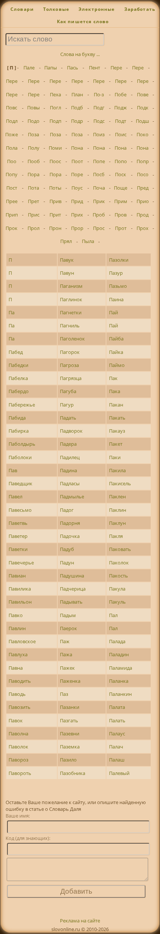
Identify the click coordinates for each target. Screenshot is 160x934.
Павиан (17, 575)
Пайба (116, 338)
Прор (77, 228)
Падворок (71, 430)
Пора (33, 174)
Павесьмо (20, 510)
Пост (11, 187)
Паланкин (120, 694)
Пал (113, 615)
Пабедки (18, 365)
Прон (55, 228)
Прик (99, 201)
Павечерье (21, 562)
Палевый (119, 773)
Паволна (18, 733)
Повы (33, 107)
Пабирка (19, 430)
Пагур (67, 404)
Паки (115, 457)
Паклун (117, 523)
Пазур (116, 273)
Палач (116, 746)
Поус (77, 187)
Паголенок (72, 338)
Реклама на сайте (80, 920)
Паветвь (18, 523)
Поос (55, 161)
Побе (121, 94)
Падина (68, 470)
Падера (68, 443)
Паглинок (71, 299)
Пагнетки (70, 312)
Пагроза (69, 365)
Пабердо (19, 391)
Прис (33, 214)
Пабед (16, 352)
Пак (113, 378)
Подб (77, 107)
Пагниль (70, 325)
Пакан (116, 404)
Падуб (67, 549)
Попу (11, 174)
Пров (121, 214)
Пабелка (18, 378)
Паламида (120, 667)
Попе (99, 161)
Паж (65, 641)
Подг (99, 107)
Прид (77, 201)
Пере (116, 67)
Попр (143, 161)
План (77, 94)
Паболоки (20, 457)
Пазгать (69, 720)
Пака (114, 391)
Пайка (116, 352)
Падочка (70, 536)
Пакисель (120, 483)
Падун (67, 562)
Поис (121, 134)
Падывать (71, 601)
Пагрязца (70, 378)
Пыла (88, 241)
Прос (99, 228)
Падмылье (72, 496)
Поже (11, 134)
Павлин (17, 628)
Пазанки (69, 707)
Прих (77, 214)
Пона (77, 147)
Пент (94, 67)
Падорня (70, 523)
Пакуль (117, 601)
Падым (68, 615)
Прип (12, 214)
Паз (64, 694)
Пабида (17, 417)
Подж (120, 107)
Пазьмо (118, 286)
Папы (50, 67)
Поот (77, 161)
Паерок (68, 628)
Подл (11, 121)
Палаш (117, 759)
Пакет (115, 443)
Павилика (20, 588)
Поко (142, 134)
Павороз (18, 759)
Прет (33, 201)
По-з (99, 94)
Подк (142, 107)
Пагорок (70, 352)
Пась (72, 67)
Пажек (67, 667)
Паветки (18, 549)
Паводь (17, 694)
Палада (117, 641)
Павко (16, 615)
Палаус (117, 733)
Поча (99, 187)
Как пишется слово (83, 21)
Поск (120, 174)
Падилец (70, 457)
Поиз (99, 134)
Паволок (18, 746)
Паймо (117, 365)
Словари (22, 9)
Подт (120, 121)
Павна (16, 667)
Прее (11, 201)
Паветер (18, 536)
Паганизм (71, 286)
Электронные (97, 9)
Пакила (117, 470)
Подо (33, 121)
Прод (142, 214)
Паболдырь (22, 443)
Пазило (68, 759)
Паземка (70, 746)
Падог (67, 510)
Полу (33, 147)
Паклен (117, 496)
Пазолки (118, 259)
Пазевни (69, 733)
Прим (120, 201)
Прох (142, 228)
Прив (55, 201)
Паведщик (20, 483)
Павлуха (18, 654)
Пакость (118, 575)
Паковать (120, 549)
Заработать (140, 9)
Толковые (56, 9)
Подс (99, 121)
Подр (77, 121)
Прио (143, 201)
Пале (29, 67)
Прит (55, 214)
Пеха (55, 94)
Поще (120, 187)
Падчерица (73, 588)
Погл (55, 107)
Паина (116, 299)
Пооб (34, 161)
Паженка (70, 681)
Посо (142, 174)
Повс (11, 107)
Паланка (118, 681)
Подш (142, 121)
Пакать (117, 417)
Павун (67, 273)
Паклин (117, 510)
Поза (33, 134)
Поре (77, 174)
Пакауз (117, 430)
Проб (99, 214)
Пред (142, 187)
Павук (67, 259)
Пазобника (72, 773)
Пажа (66, 654)
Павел (15, 496)
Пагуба (68, 391)
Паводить (20, 681)
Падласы (70, 483)
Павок (16, 720)
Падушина (72, 575)
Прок (11, 228)
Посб (99, 174)
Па (12, 312)
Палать (117, 720)
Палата (117, 707)
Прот (121, 228)
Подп (55, 121)
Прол (33, 228)
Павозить (20, 707)
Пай (113, 312)
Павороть (20, 773)
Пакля (116, 536)
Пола (11, 147)
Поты (55, 187)
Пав (13, 470)
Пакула (117, 588)
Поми (55, 147)
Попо (121, 161)
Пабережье (22, 404)
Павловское (22, 641)
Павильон (20, 601)
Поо (11, 161)
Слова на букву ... (80, 54)
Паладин (119, 654)
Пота (33, 187)
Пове (142, 94)
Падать (68, 417)
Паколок (119, 562)
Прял (66, 241)
